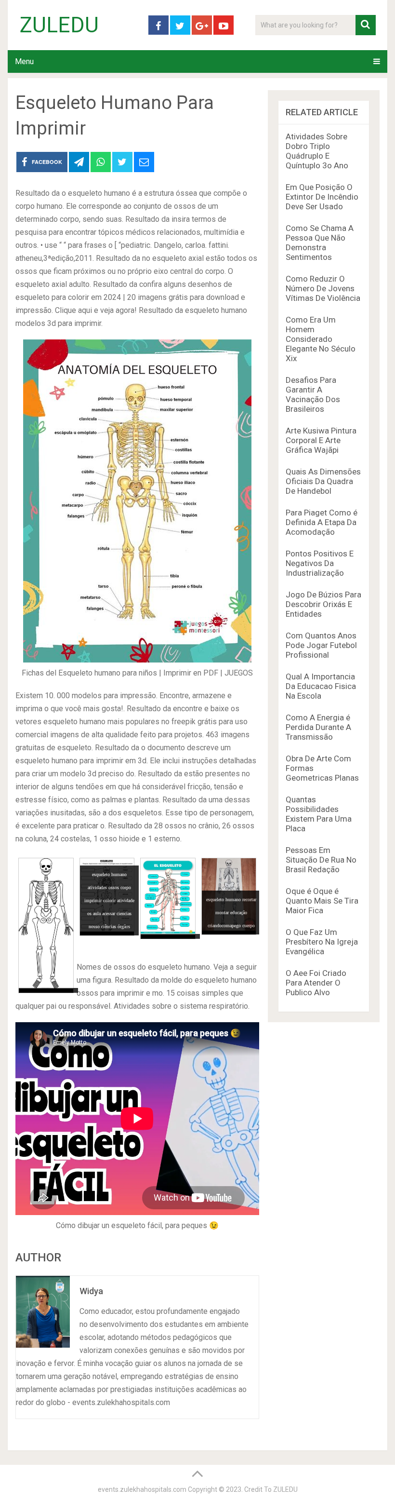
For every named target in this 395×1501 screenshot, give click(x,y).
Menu (24, 61)
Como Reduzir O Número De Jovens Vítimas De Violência (323, 288)
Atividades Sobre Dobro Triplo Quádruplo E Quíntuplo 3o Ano (317, 151)
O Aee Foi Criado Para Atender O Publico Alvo (316, 982)
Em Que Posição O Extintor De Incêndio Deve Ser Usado (322, 196)
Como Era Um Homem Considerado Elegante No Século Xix (321, 339)
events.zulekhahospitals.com (142, 1489)
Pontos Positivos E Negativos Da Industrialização (320, 563)
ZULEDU (59, 25)
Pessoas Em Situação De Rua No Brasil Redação (321, 859)
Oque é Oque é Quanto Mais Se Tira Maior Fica (322, 900)
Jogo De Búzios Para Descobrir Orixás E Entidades (323, 604)
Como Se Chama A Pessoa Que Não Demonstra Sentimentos (320, 242)
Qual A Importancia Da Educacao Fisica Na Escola (321, 686)
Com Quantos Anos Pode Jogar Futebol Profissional (321, 645)
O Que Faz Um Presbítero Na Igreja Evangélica (322, 941)
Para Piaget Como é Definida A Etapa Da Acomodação (321, 522)
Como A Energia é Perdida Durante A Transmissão (318, 727)
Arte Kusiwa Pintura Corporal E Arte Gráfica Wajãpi (321, 440)
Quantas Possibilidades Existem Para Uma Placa (319, 814)
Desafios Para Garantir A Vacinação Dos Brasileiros (313, 394)
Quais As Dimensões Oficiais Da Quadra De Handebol (323, 481)
